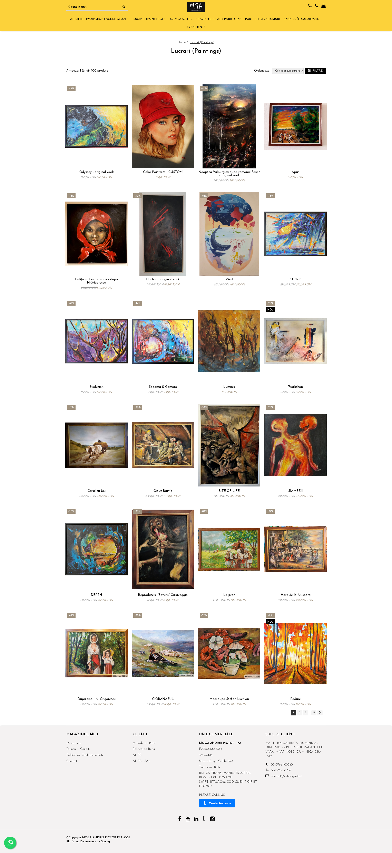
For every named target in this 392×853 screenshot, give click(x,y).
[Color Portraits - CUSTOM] (163, 126)
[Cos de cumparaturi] (323, 6)
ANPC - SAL (141, 761)
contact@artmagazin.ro (286, 776)
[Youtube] (188, 819)
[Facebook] (179, 819)
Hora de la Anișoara (296, 595)
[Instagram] (212, 819)
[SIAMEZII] (295, 445)
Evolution (96, 387)
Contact (71, 761)
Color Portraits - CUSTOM (163, 172)
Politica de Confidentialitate (85, 755)
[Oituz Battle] (163, 445)
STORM (296, 279)
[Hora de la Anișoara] (295, 549)
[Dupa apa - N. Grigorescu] (96, 653)
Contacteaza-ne (220, 803)
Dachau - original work (162, 279)
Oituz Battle (163, 491)
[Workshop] (295, 341)
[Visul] (229, 234)
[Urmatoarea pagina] (320, 712)
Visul (229, 279)
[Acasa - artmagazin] (196, 7)
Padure (295, 699)
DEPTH (96, 595)
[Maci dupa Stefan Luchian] (229, 653)
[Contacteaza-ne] (310, 6)
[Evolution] (96, 341)
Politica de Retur (144, 749)
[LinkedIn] (196, 819)
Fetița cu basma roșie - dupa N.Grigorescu (96, 281)
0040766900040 (281, 764)
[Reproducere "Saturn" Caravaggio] (163, 549)
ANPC (137, 755)
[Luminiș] (229, 341)
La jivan (229, 595)
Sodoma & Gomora (163, 387)
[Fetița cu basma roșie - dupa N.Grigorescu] (96, 234)
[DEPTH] (96, 549)
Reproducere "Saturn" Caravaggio (163, 595)
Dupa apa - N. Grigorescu (97, 699)
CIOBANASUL (163, 699)
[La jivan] (229, 549)
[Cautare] (124, 7)
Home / (183, 42)
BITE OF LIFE (229, 491)
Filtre (317, 70)
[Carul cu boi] (96, 445)
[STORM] (295, 234)
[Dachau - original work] (163, 234)
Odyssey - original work (96, 172)
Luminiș (229, 387)
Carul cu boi (97, 491)
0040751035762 (280, 770)
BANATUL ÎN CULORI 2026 (301, 19)
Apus (295, 172)
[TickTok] (204, 819)
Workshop (295, 387)
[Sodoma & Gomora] (163, 341)
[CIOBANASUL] (163, 653)
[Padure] (295, 653)
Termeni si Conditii (78, 749)
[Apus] (295, 126)
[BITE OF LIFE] (229, 445)
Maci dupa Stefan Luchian (229, 699)
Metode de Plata (144, 743)
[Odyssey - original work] (96, 126)
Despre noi (73, 743)
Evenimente (196, 27)
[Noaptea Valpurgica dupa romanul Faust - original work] (229, 126)
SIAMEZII (295, 491)
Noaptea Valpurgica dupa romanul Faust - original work (229, 173)
